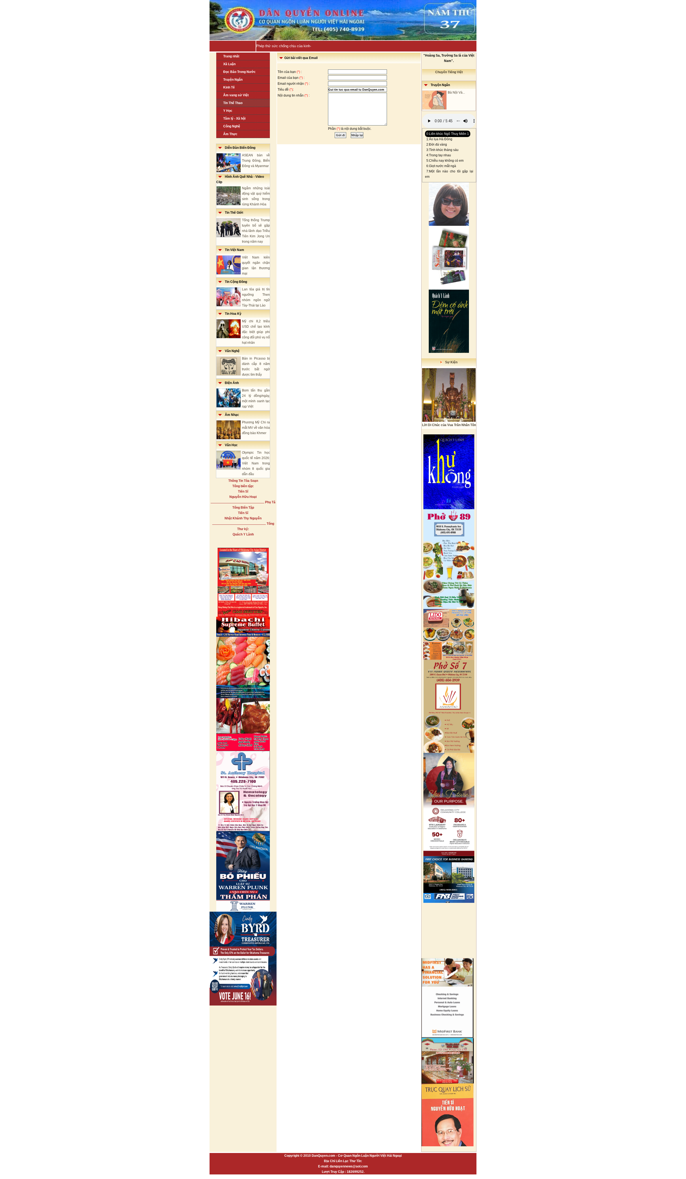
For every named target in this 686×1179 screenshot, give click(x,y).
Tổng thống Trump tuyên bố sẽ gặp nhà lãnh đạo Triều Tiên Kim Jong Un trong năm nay (256, 230)
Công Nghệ (231, 126)
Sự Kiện (449, 362)
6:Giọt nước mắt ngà (441, 166)
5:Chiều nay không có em (445, 160)
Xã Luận (229, 64)
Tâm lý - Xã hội (234, 118)
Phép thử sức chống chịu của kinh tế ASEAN (291, 46)
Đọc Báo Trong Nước (239, 72)
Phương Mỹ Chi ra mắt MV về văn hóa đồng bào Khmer (256, 427)
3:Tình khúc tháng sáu (442, 150)
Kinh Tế (229, 87)
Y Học (227, 111)
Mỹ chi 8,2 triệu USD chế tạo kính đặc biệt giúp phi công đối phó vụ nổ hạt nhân (256, 332)
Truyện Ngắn (233, 80)
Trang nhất (231, 56)
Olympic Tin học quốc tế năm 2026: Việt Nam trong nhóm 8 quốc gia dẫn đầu (256, 463)
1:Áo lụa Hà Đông (439, 139)
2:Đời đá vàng (436, 144)
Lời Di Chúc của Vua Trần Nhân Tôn (449, 425)
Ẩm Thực (230, 134)
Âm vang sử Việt (236, 95)
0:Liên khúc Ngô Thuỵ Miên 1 (447, 134)
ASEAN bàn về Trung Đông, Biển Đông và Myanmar (256, 160)
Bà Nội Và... (456, 92)
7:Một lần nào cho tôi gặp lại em (449, 174)
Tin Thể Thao (233, 103)
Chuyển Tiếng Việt (449, 72)
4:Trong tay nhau (438, 155)
